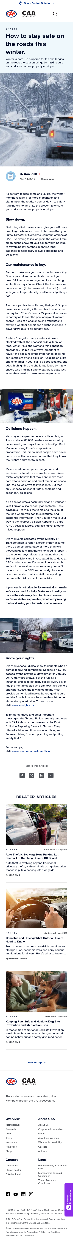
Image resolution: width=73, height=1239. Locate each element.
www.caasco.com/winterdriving (31, 751)
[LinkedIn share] (41, 775)
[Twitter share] (31, 775)
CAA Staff (30, 173)
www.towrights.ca (23, 705)
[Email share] (51, 775)
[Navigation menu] (65, 14)
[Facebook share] (22, 775)
